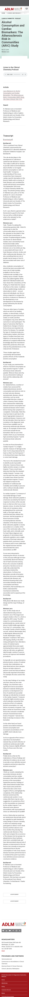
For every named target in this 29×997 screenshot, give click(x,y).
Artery (3, 986)
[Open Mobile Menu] (26, 9)
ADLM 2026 (4, 983)
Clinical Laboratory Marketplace (10, 968)
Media (3, 993)
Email (3, 951)
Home (3, 13)
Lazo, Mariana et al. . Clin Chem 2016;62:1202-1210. (13, 95)
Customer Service (6, 989)
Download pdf (8, 139)
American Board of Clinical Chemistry (12, 966)
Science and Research (14, 13)
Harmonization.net (7, 959)
